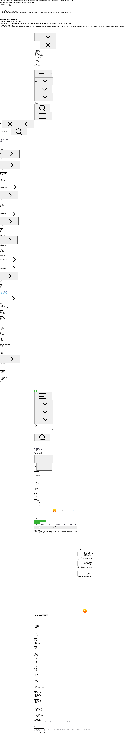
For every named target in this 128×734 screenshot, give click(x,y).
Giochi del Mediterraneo (4, 139)
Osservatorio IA (2, 312)
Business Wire (2, 180)
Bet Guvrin (58, 532)
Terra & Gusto (2, 318)
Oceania (1, 209)
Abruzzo (35, 479)
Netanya (44, 532)
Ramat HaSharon (63, 531)
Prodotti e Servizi (37, 626)
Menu (51, 73)
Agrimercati (2, 178)
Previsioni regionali (38, 475)
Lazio (1, 332)
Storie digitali (2, 363)
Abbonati (35, 63)
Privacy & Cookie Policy (38, 713)
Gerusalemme (48, 532)
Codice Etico (36, 716)
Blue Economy (2, 181)
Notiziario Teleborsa (3, 382)
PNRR (1, 179)
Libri (1, 239)
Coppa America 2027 (4, 291)
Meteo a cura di (80, 610)
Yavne (71, 531)
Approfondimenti (3, 246)
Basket (1, 285)
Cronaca (1, 148)
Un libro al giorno (3, 245)
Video (35, 102)
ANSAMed (37, 52)
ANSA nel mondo (37, 627)
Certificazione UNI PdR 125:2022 (39, 728)
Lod (35, 531)
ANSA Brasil (38, 56)
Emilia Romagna (37, 483)
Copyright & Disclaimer (38, 715)
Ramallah (40, 532)
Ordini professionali (3, 173)
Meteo (37, 60)
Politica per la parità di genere (39, 732)
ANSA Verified (2, 306)
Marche (1, 335)
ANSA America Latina (39, 55)
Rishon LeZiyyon (45, 531)
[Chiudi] (10, 124)
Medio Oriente (2, 205)
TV (0, 234)
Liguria (1, 333)
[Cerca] (42, 108)
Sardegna (2, 340)
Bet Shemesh (36, 532)
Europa (1, 204)
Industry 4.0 (2, 160)
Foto (35, 101)
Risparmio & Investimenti (4, 175)
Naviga (36, 458)
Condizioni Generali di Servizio (14, 2)
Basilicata (2, 326)
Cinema (1, 228)
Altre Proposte (2, 255)
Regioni (36, 419)
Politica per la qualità (38, 724)
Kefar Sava (68, 531)
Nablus (51, 532)
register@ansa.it (55, 29)
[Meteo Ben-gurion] (54, 510)
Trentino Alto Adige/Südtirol (5, 344)
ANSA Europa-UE (39, 51)
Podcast (1, 352)
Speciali (1, 354)
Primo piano (36, 471)
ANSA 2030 (2, 305)
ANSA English (38, 50)
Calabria (1, 327)
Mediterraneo (2, 206)
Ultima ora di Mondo (3, 213)
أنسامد (37, 53)
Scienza (1, 316)
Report (1, 140)
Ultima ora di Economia (4, 187)
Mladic (1, 141)
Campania (2, 328)
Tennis (1, 286)
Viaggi (35, 658)
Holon (53, 531)
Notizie (35, 501)
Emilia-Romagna (3, 329)
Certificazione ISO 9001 (38, 720)
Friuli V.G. (36, 674)
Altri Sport (2, 290)
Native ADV (2, 359)
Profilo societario (37, 625)
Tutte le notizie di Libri (3, 259)
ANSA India (38, 58)
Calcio (1, 281)
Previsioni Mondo (37, 500)
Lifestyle (1, 310)
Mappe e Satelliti (37, 502)
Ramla (41, 531)
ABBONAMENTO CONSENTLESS (6, 4)
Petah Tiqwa (38, 531)
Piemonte (1, 338)
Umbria (1, 345)
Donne (35, 646)
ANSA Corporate (38, 61)
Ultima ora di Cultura (3, 268)
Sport (35, 639)
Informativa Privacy (30, 2)
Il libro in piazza (3, 252)
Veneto (1, 347)
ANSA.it (37, 49)
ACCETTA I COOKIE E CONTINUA (6, 25)
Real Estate (2, 174)
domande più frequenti (34, 29)
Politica (1, 149)
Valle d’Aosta (2, 346)
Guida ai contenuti (37, 709)
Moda (1, 230)
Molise (35, 490)
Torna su (44, 615)
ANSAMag (2, 353)
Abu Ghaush (75, 531)
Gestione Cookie (37, 714)
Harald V (1, 142)
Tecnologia (2, 317)
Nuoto (1, 287)
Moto (1, 284)
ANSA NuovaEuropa (39, 54)
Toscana (36, 686)
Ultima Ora (2, 146)
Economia (2, 153)
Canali (36, 89)
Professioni (2, 165)
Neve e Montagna (37, 505)
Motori (1, 311)
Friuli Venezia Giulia (38, 484)
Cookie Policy (23, 2)
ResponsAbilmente (3, 313)
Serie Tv (1, 229)
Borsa (1, 159)
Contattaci (36, 628)
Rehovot (56, 531)
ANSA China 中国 (39, 57)
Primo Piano (2, 158)
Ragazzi (1, 250)
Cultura (1, 221)
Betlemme (54, 532)
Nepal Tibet (36, 448)
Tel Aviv (59, 531)
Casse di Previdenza (3, 172)
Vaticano (1, 319)
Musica (1, 231)
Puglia (1, 339)
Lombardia (2, 334)
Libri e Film (2, 251)
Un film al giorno (3, 235)
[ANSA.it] (1, 123)
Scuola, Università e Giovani (5, 307)
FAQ (0, 383)
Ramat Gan (50, 531)
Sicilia (1, 341)
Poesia (1, 249)
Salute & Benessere (38, 652)
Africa (1, 200)
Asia (1, 203)
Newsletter (1, 384)
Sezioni (36, 81)
